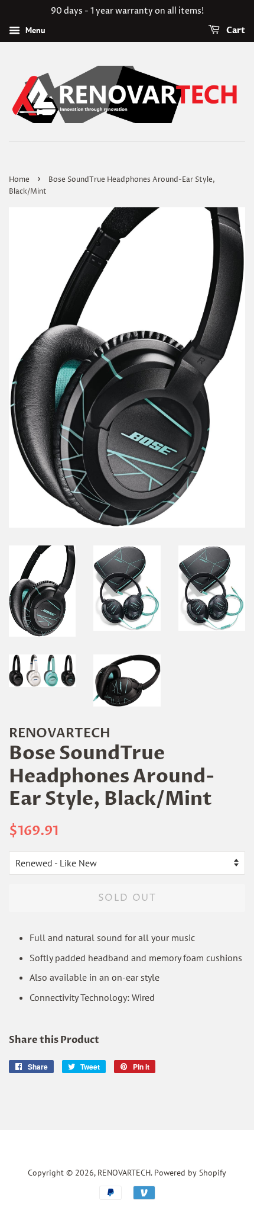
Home (19, 180)
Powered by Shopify (190, 1172)
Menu (34, 30)
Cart (234, 30)
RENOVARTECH (124, 1172)
